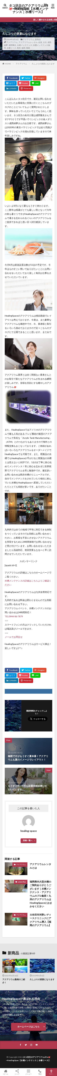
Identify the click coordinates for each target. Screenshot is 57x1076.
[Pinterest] (26, 88)
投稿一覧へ (27, 840)
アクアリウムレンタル (28, 42)
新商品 (38, 39)
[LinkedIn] (11, 88)
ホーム (5, 1074)
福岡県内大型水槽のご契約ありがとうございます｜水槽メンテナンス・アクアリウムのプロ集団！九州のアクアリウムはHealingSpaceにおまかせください (41, 894)
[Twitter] (26, 78)
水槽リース (11, 48)
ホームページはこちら (28, 1026)
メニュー (28, 1074)
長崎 (28, 48)
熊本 (19, 48)
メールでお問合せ (13, 637)
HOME (8, 64)
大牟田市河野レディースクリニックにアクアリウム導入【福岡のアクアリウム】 (40, 920)
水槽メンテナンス (24, 45)
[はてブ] (11, 83)
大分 (45, 42)
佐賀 (40, 42)
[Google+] (39, 78)
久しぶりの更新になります (43, 64)
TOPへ (51, 1074)
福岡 (23, 48)
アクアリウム (28, 39)
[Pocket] (23, 83)
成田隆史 (12, 45)
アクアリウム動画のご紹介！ (13, 981)
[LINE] (35, 83)
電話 (39, 1074)
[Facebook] (12, 78)
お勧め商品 (22, 882)
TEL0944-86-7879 (14, 616)
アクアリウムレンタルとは (40, 866)
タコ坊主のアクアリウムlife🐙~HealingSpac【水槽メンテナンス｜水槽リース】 (28, 8)
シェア (17, 1074)
